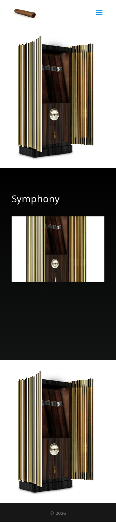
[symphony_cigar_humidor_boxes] (58, 280)
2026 (60, 513)
